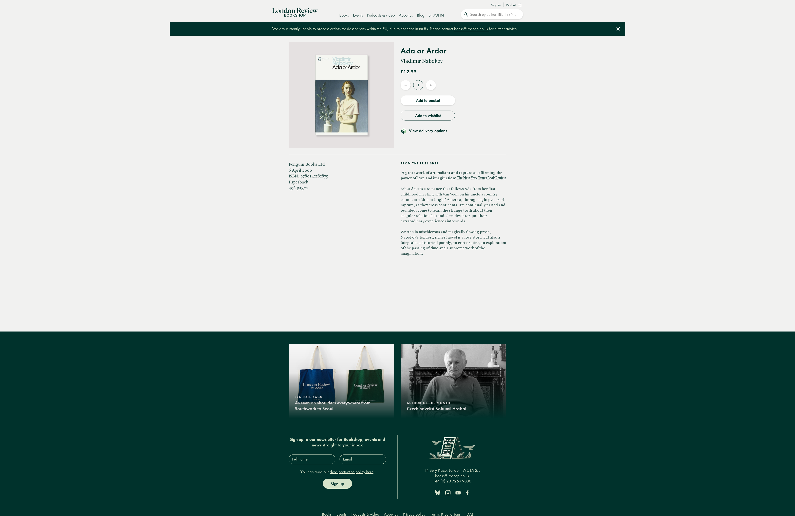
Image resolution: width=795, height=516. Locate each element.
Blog (420, 15)
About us (406, 15)
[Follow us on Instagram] (447, 492)
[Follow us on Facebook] (467, 492)
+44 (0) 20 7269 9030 (452, 481)
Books (344, 15)
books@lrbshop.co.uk (471, 28)
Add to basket (428, 100)
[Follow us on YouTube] (458, 492)
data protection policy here (351, 471)
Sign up (337, 483)
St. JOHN (436, 15)
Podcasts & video (381, 15)
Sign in (496, 5)
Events (358, 15)
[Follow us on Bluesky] (437, 492)
